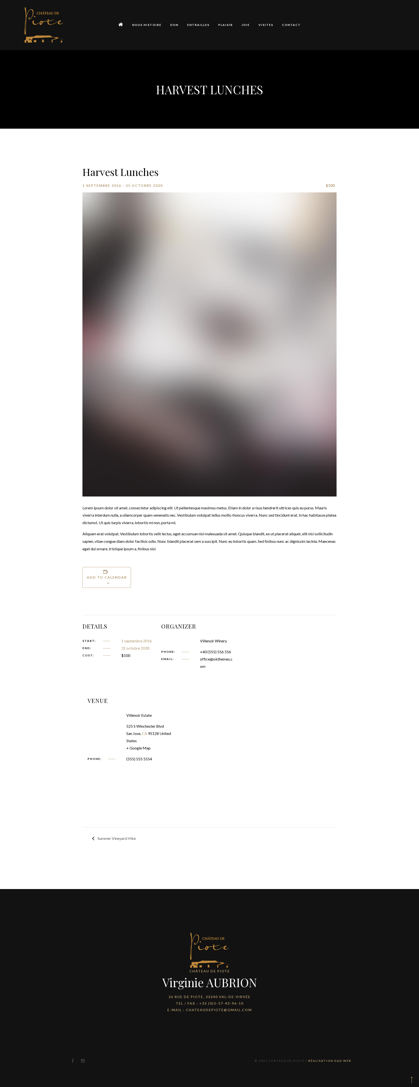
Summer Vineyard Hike (116, 838)
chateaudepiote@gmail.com (219, 1010)
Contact (291, 25)
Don (174, 25)
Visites (265, 25)
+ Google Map (138, 748)
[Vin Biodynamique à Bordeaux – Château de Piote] (43, 25)
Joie (246, 25)
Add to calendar (107, 577)
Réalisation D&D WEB (329, 1061)
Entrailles (198, 25)
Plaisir (225, 25)
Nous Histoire (146, 25)
